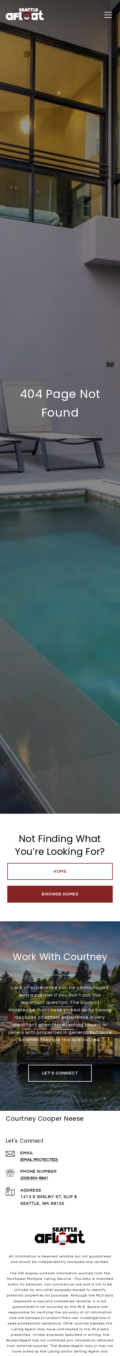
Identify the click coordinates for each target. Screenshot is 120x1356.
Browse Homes (60, 894)
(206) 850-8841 (34, 1178)
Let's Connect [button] (60, 1073)
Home (60, 871)
